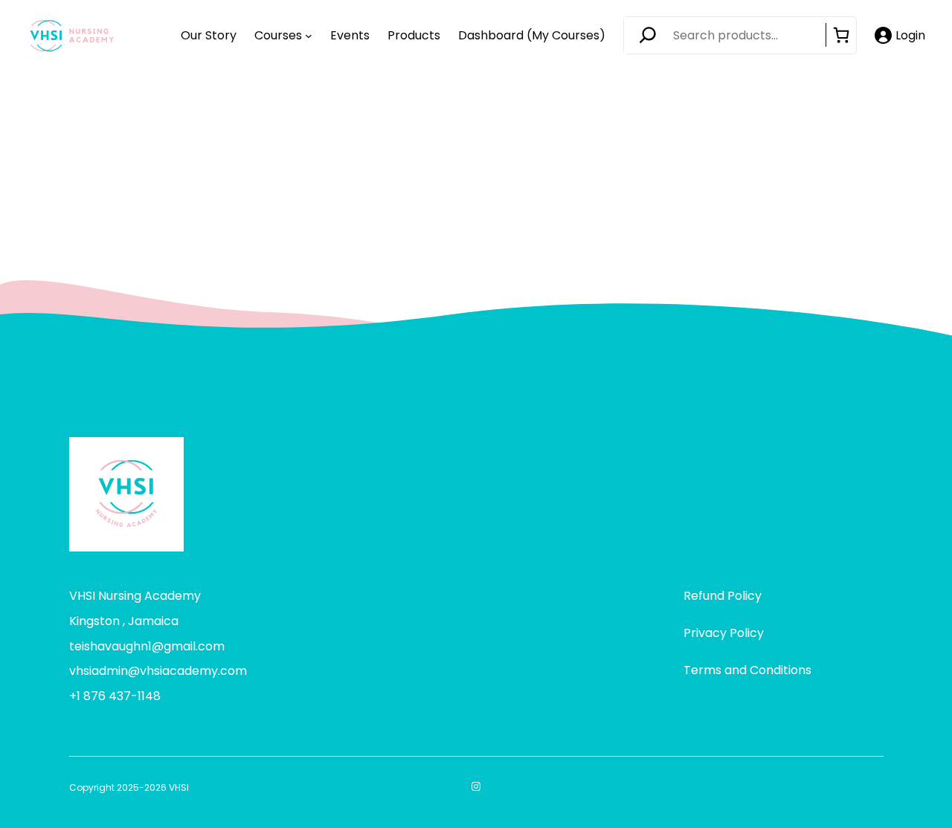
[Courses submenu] (308, 35)
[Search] (652, 36)
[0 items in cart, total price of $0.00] (841, 35)
